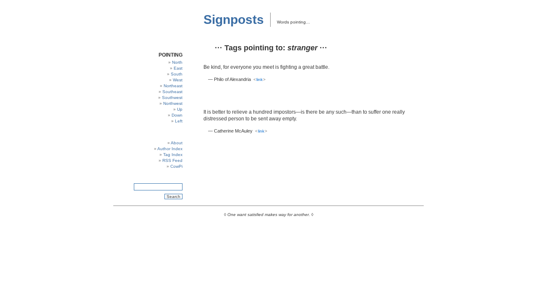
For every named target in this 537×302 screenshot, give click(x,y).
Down (177, 115)
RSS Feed (172, 160)
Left (178, 121)
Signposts (233, 19)
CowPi (176, 166)
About (176, 143)
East (178, 68)
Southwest (172, 97)
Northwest (172, 103)
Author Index (169, 148)
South (176, 74)
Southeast (172, 91)
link (259, 79)
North (177, 62)
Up (179, 109)
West (177, 80)
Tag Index (172, 154)
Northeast (173, 85)
